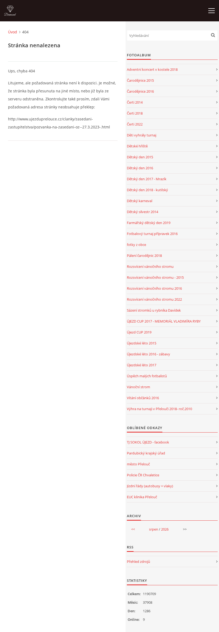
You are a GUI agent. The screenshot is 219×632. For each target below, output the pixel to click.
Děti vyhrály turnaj (141, 135)
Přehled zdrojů (138, 561)
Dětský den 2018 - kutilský (147, 189)
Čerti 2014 (135, 102)
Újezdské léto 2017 (141, 365)
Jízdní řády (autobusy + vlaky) (150, 486)
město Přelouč (138, 464)
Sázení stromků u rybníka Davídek (154, 310)
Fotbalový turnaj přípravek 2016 (152, 233)
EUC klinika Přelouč (142, 496)
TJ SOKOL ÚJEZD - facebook (148, 442)
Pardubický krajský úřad (146, 453)
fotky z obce (136, 244)
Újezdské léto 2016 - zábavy (148, 354)
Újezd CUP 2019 (139, 332)
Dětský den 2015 (140, 157)
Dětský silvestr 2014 (142, 211)
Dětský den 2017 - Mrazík (146, 178)
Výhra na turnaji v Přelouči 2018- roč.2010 (159, 408)
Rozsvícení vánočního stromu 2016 (154, 288)
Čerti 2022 (135, 124)
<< (133, 529)
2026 (165, 529)
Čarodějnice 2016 (140, 91)
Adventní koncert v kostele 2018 (152, 69)
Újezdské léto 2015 (141, 343)
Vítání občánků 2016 (143, 397)
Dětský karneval (139, 200)
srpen (153, 529)
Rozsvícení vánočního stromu (150, 266)
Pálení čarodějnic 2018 (144, 255)
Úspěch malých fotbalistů (147, 376)
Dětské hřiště (137, 146)
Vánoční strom (138, 386)
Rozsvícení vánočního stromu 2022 (154, 299)
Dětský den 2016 (140, 168)
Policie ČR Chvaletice (143, 475)
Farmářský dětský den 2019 (148, 222)
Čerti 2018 (135, 113)
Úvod (12, 31)
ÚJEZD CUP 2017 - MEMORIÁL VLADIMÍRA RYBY (164, 321)
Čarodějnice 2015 (140, 80)
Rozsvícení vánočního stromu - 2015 (155, 277)
